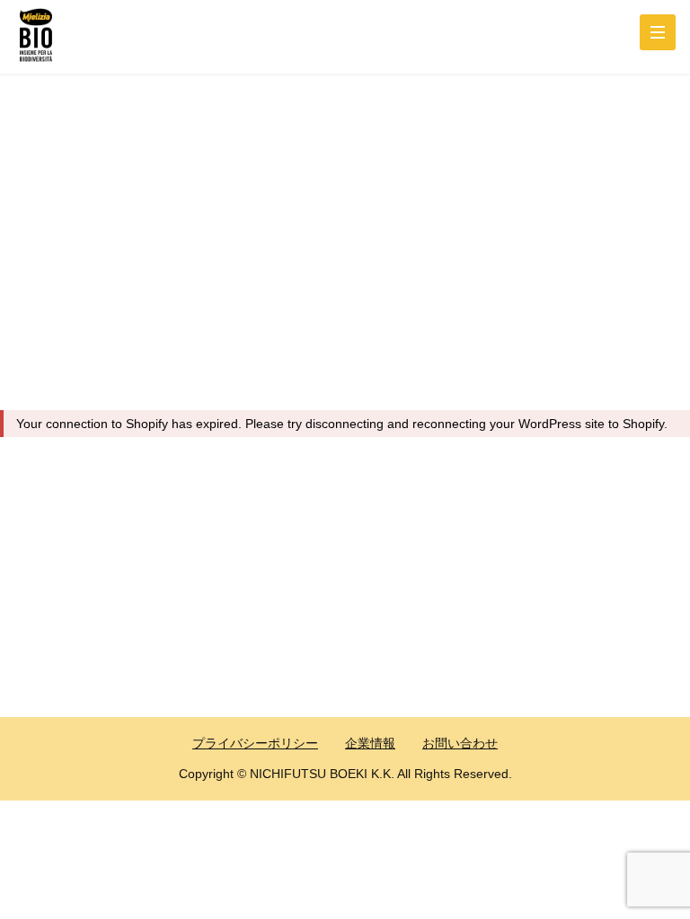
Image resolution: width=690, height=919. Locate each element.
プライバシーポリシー (255, 743)
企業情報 (370, 743)
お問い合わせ (460, 743)
